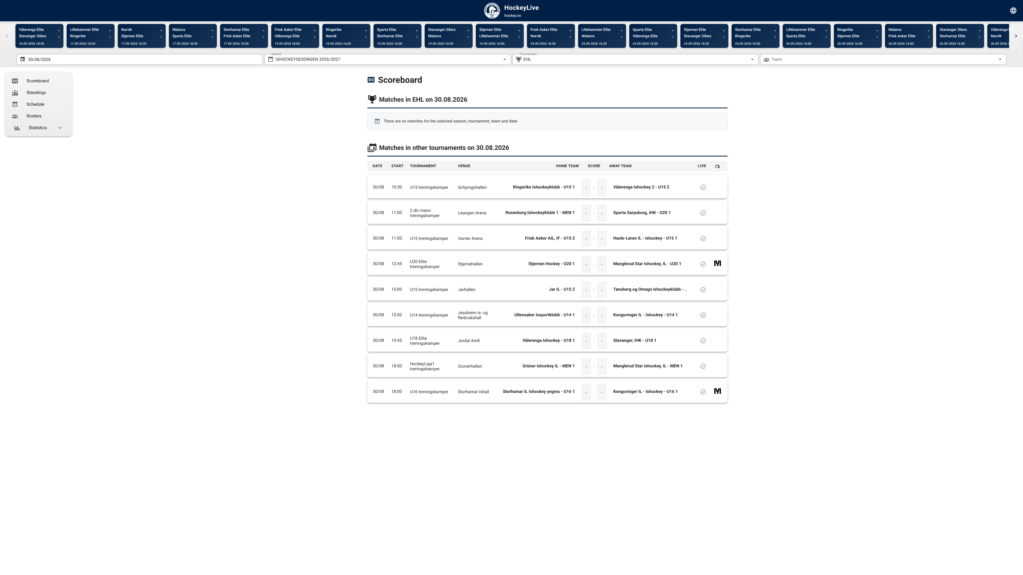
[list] (38, 104)
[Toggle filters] (1013, 10)
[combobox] (387, 59)
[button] (744, 59)
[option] (38, 81)
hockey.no (512, 16)
